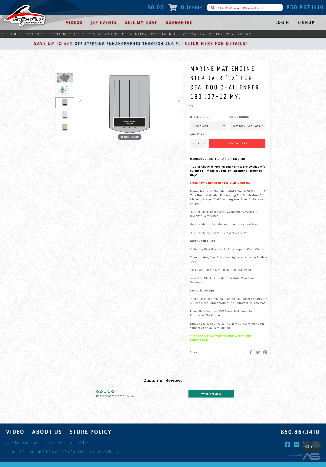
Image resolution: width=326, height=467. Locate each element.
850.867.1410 (300, 432)
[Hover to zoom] (129, 103)
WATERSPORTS (221, 34)
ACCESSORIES (193, 34)
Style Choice (200, 117)
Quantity (197, 134)
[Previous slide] (80, 102)
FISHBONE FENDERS (67, 34)
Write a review (211, 393)
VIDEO (15, 431)
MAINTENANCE (163, 34)
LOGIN (282, 22)
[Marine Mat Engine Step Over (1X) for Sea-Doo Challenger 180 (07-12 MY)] (64, 90)
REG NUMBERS (134, 34)
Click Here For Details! (194, 43)
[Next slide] (179, 102)
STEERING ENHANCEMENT (24, 34)
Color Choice (239, 117)
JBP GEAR (246, 34)
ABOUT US (47, 431)
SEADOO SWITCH (103, 34)
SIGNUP (306, 22)
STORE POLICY (91, 431)
